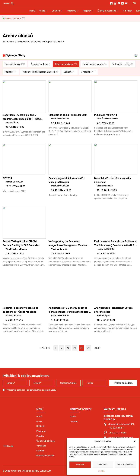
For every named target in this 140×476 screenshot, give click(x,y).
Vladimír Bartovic (105, 186)
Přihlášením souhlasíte (31, 390)
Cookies (101, 471)
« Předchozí (45, 348)
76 (88, 348)
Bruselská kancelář (45, 455)
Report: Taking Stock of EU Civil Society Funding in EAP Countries (21, 243)
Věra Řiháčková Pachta (107, 118)
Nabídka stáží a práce (95, 64)
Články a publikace (107, 10)
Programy (71, 10)
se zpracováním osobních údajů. (41, 390)
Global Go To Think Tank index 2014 (68, 114)
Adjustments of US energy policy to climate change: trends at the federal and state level (69, 310)
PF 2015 (7, 178)
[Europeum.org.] (7, 18)
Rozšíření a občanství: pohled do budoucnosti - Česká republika (20, 309)
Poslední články (15, 64)
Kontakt (40, 450)
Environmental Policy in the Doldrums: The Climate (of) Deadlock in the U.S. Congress (115, 243)
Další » (97, 348)
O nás (42, 10)
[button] (134, 441)
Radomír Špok (11, 122)
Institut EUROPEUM (60, 118)
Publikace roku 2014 (105, 114)
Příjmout (80, 464)
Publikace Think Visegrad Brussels (40, 72)
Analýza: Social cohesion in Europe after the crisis (113, 309)
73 (68, 348)
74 (75, 348)
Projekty (87, 10)
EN (134, 3)
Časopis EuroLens (40, 64)
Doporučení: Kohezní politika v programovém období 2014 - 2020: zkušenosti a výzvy (22, 117)
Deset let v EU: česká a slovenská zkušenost (112, 180)
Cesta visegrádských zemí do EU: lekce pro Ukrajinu (67, 180)
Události (56, 10)
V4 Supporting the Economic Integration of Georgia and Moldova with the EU (68, 243)
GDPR (73, 416)
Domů (32, 10)
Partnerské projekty (122, 64)
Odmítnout (102, 464)
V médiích (127, 10)
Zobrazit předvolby (125, 464)
